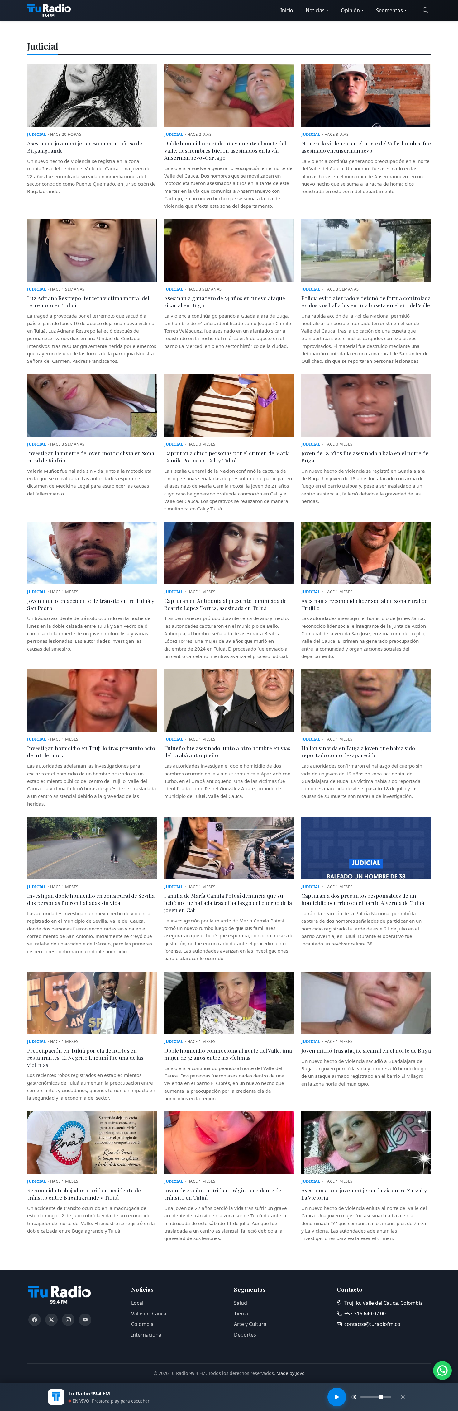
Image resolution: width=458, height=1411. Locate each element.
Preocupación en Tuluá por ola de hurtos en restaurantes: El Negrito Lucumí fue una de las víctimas (85, 1057)
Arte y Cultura (250, 1324)
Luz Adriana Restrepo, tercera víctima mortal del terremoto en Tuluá (88, 301)
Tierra (241, 1313)
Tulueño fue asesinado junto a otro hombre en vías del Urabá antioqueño (227, 751)
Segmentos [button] (389, 10)
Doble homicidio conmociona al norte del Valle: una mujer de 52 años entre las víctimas (228, 1054)
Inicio (286, 10)
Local (137, 1303)
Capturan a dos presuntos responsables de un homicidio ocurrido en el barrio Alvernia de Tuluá (362, 899)
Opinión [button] (350, 10)
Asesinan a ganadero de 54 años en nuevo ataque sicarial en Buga (224, 301)
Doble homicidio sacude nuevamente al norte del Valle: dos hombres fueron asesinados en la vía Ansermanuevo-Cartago (225, 150)
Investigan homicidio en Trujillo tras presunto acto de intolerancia (91, 751)
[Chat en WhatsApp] (442, 1370)
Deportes (245, 1334)
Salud (240, 1303)
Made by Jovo (290, 1373)
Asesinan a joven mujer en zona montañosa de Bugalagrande (84, 147)
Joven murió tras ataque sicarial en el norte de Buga (366, 1050)
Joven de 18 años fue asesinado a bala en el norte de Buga (364, 456)
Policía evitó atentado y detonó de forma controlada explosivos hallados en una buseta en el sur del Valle (366, 301)
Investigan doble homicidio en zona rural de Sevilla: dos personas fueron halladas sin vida (91, 899)
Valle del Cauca (148, 1313)
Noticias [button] (315, 10)
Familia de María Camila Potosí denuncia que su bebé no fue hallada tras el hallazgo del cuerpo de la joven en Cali (228, 902)
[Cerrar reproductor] (403, 1397)
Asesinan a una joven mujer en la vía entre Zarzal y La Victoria (364, 1193)
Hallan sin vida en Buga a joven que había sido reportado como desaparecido (358, 751)
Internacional (147, 1334)
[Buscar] (425, 10)
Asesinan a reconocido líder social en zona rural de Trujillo (364, 604)
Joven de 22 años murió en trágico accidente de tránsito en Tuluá (222, 1193)
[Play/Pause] (336, 1397)
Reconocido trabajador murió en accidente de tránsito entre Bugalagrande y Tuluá (84, 1193)
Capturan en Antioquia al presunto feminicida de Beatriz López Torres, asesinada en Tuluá (225, 604)
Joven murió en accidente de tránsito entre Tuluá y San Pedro (90, 604)
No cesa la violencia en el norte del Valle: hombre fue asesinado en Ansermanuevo (366, 147)
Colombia (142, 1324)
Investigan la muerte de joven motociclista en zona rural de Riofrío (90, 456)
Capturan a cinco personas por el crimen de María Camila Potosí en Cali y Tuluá (227, 456)
